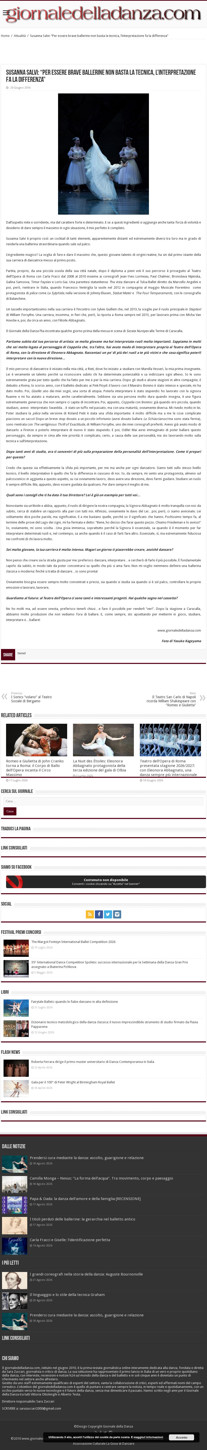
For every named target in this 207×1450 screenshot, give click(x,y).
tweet (22, 653)
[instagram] (117, 914)
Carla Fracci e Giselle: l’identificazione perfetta (70, 1240)
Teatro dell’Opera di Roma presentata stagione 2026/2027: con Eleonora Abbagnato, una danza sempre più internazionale (168, 768)
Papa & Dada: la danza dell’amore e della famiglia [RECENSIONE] (85, 1198)
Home (5, 36)
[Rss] (90, 914)
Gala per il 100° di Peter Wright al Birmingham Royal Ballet (73, 1082)
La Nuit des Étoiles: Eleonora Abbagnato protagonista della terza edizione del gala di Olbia (99, 765)
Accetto (181, 1437)
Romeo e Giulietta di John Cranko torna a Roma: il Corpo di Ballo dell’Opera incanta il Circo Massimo (35, 768)
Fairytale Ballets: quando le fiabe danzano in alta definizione (74, 1002)
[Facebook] (99, 914)
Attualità (20, 36)
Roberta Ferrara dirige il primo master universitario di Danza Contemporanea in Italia (92, 1062)
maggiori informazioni (148, 1437)
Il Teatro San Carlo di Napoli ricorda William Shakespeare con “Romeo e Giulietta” (171, 699)
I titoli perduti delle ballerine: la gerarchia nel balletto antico (82, 1219)
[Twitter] (108, 914)
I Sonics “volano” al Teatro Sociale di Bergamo (31, 697)
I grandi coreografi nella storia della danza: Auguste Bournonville (86, 1274)
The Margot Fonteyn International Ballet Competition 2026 (73, 942)
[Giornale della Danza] (103, 14)
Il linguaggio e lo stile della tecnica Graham (67, 1294)
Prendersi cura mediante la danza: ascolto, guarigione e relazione (87, 1158)
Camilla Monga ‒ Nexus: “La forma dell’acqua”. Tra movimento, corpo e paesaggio (101, 1178)
